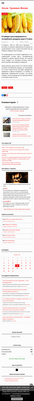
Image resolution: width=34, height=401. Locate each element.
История (4, 87)
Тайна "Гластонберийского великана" (12, 147)
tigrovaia (28, 304)
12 (21, 263)
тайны (10, 87)
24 (13, 268)
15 (4, 265)
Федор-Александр (19, 359)
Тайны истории (24, 42)
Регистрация (15, 111)
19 (21, 265)
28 (30, 268)
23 (8, 268)
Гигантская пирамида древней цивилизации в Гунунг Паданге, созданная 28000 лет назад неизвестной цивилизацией (16, 158)
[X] (5, 95)
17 (13, 265)
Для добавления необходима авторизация (17, 209)
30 (8, 271)
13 (25, 263)
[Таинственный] (7, 123)
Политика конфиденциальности (11, 380)
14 (30, 263)
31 (13, 271)
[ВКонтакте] (2, 95)
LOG (14, 221)
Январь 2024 (17, 254)
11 (17, 263)
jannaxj (11, 359)
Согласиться (17, 399)
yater (14, 231)
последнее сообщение (7, 221)
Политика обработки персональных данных (14, 378)
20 (25, 265)
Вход (21, 111)
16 (8, 265)
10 (13, 263)
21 (30, 265)
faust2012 (25, 286)
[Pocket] (7, 95)
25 (17, 268)
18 (17, 265)
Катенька (15, 226)
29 (4, 271)
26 (21, 268)
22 (4, 268)
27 (25, 268)
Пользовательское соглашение (11, 379)
